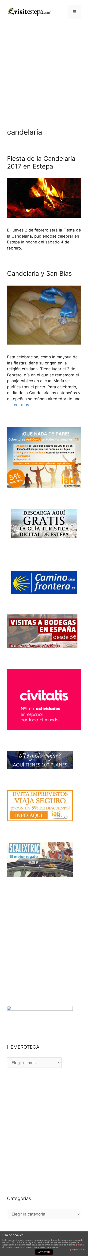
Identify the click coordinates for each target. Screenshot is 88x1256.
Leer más (20, 404)
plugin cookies (78, 1249)
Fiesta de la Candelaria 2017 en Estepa (41, 162)
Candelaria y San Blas (39, 273)
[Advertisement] (44, 70)
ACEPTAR (44, 1252)
